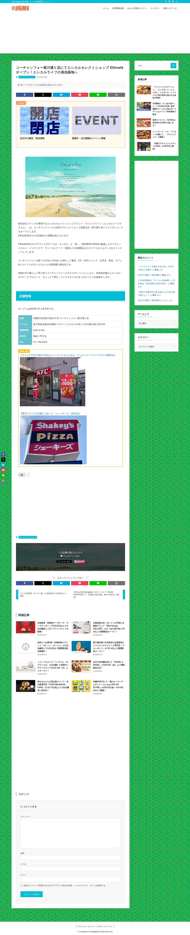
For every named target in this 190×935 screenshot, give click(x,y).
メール (23, 863)
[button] (24, 95)
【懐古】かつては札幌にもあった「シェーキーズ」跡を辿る (50, 413)
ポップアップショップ (26, 77)
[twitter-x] (166, 1)
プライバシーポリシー (86, 926)
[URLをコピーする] (116, 95)
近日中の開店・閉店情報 (148, 274)
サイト (23, 874)
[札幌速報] (20, 8)
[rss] (173, 1)
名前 (22, 852)
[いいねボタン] (21, 475)
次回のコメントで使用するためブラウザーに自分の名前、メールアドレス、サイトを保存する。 (65, 885)
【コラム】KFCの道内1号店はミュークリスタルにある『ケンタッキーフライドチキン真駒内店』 (68, 355)
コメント (25, 816)
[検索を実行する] (173, 65)
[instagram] (169, 1)
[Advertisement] (95, 33)
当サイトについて (105, 926)
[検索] (176, 1)
